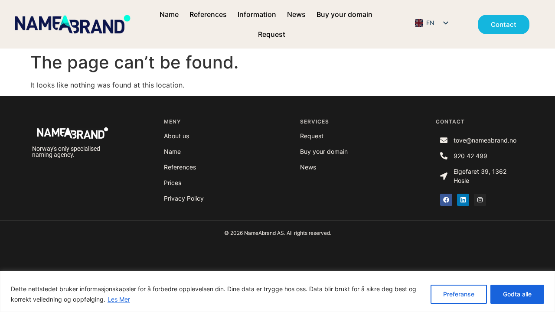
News (296, 14)
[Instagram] (480, 200)
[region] (277, 291)
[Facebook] (446, 200)
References (208, 14)
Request (271, 34)
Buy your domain (344, 14)
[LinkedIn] (463, 200)
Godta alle (517, 294)
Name (169, 14)
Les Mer (119, 299)
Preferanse (458, 294)
